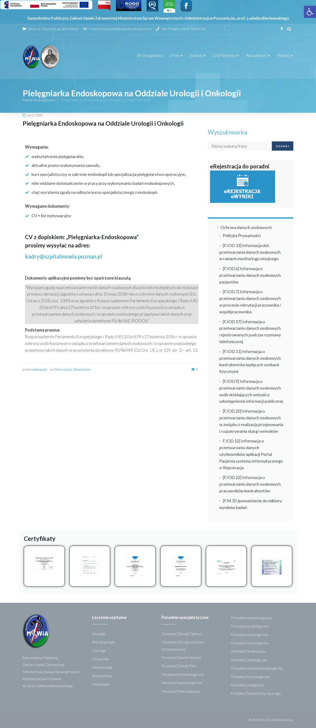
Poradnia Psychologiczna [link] (250, 676)
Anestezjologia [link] (103, 642)
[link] (310, 12)
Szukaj (282, 146)
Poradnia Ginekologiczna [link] (180, 691)
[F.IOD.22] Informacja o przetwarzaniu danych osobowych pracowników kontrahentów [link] (250, 484)
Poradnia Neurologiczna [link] (249, 643)
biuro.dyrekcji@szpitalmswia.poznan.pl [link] (124, 29)
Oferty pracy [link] (62, 369)
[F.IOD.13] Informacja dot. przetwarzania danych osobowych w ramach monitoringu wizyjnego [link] (250, 252)
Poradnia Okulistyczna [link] (248, 651)
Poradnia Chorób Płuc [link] (178, 666)
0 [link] (197, 369)
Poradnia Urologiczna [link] (247, 685)
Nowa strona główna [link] (39, 99)
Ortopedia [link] (100, 659)
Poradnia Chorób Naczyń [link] (181, 657)
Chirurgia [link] (99, 650)
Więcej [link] (283, 55)
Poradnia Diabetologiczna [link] (181, 682)
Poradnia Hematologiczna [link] (251, 617)
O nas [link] (175, 55)
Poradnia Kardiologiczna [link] (250, 626)
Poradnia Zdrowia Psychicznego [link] (256, 693)
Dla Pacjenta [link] (224, 55)
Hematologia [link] (102, 667)
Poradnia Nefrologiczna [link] (249, 634)
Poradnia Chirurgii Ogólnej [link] (181, 633)
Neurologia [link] (100, 684)
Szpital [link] (196, 55)
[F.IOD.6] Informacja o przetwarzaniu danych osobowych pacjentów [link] (250, 275)
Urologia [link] (98, 633)
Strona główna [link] (150, 55)
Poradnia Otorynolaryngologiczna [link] (257, 668)
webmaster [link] (39, 369)
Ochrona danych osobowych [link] (246, 227)
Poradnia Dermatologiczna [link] (182, 674)
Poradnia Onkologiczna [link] (249, 660)
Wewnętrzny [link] (102, 675)
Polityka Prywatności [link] (242, 235)
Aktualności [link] (256, 55)
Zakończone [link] (82, 369)
